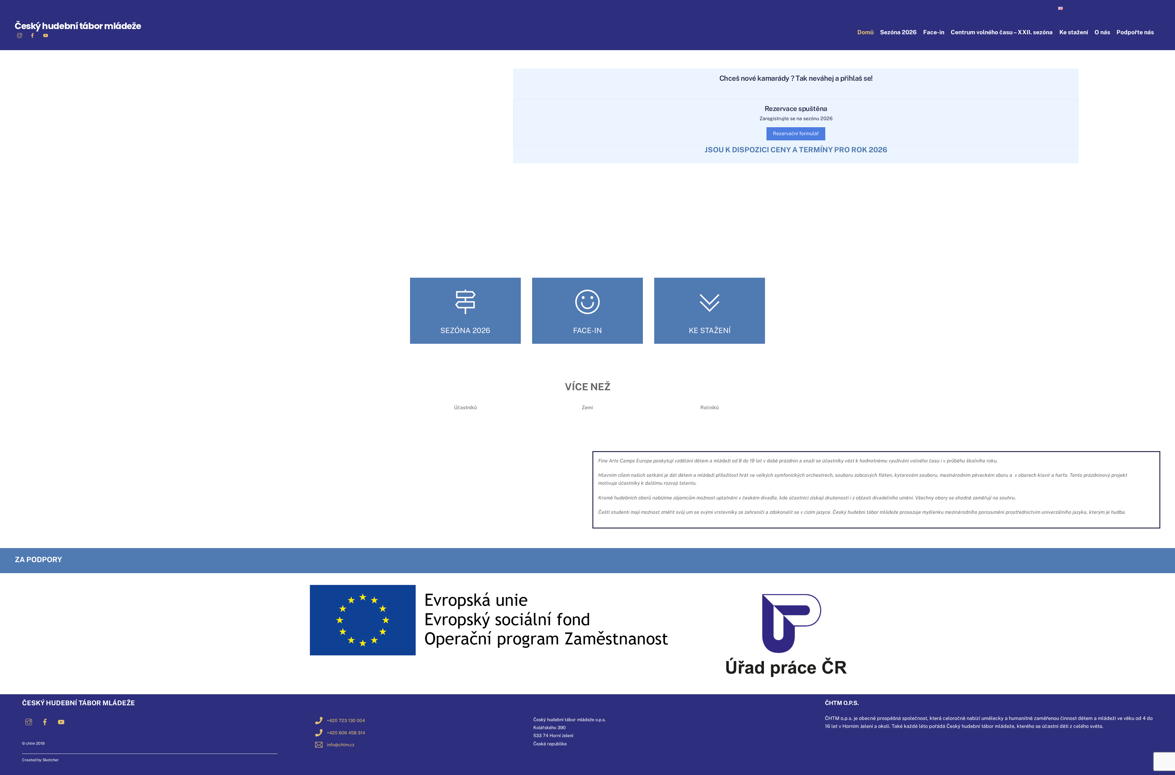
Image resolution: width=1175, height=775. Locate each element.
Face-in (933, 32)
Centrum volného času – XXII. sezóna (1002, 32)
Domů (865, 32)
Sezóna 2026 (898, 32)
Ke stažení (1073, 32)
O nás (1102, 32)
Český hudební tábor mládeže (78, 26)
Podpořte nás (1135, 32)
